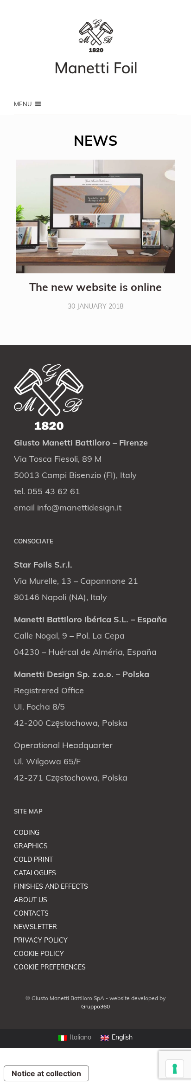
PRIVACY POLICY (41, 940)
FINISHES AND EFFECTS (51, 887)
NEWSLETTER (35, 927)
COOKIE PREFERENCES (50, 967)
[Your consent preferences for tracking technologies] (175, 1069)
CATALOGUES (35, 873)
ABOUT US (30, 900)
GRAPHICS (31, 846)
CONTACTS (31, 914)
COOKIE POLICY (39, 954)
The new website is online (95, 288)
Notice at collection (46, 1073)
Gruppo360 (95, 1007)
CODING (26, 833)
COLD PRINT (33, 860)
